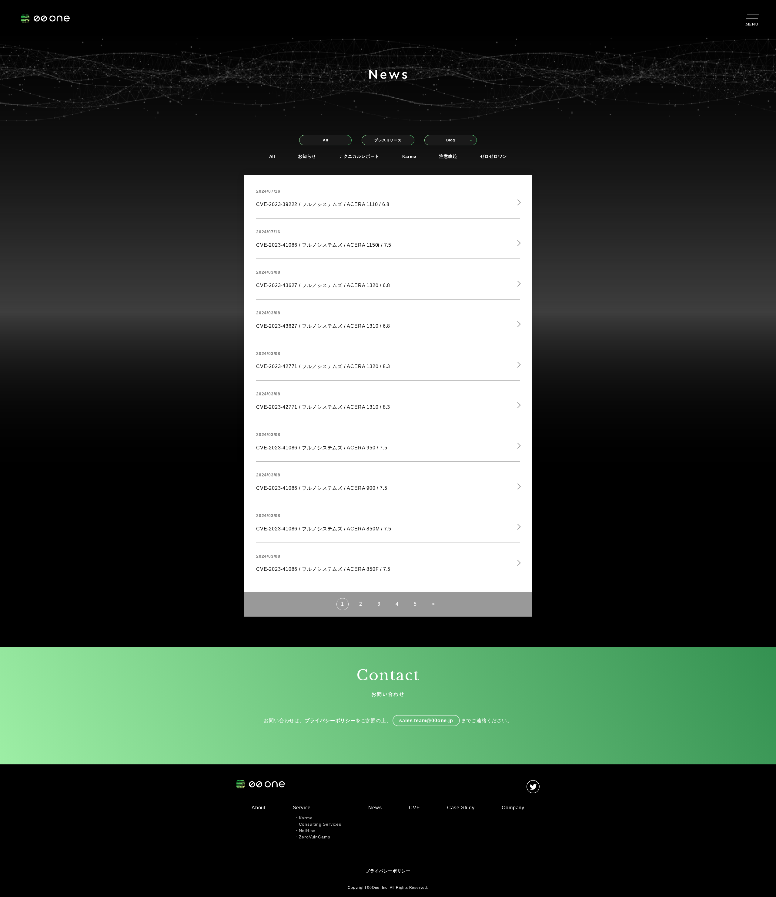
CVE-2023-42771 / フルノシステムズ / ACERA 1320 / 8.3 (323, 366)
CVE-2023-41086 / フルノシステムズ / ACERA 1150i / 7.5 (323, 245)
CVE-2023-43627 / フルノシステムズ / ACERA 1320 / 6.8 (323, 285)
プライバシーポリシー (330, 720)
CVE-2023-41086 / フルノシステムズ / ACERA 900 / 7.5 (321, 488)
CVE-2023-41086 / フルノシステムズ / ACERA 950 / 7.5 (321, 447)
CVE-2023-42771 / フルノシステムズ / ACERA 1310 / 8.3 (323, 407)
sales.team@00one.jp (426, 720)
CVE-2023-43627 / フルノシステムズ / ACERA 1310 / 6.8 (323, 326)
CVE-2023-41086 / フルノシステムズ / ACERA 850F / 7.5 (323, 569)
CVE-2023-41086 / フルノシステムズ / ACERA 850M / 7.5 (323, 528)
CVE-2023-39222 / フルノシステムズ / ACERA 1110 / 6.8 (323, 204)
